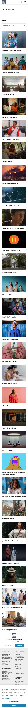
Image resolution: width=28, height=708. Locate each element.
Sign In (17, 682)
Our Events (18, 668)
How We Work (6, 668)
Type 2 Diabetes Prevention (10, 541)
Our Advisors (5, 678)
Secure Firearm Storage (9, 428)
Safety (4, 663)
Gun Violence (5, 660)
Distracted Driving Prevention (11, 206)
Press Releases (19, 656)
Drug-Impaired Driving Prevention (13, 228)
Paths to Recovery (7, 406)
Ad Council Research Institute (7, 672)
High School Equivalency (10, 339)
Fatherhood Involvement (9, 272)
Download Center (19, 681)
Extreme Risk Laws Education (11, 250)
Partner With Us (6, 679)
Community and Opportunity (6, 655)
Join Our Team (19, 673)
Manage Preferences (14, 701)
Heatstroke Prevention (9, 317)
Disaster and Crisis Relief (10, 184)
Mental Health (6, 661)
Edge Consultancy (7, 674)
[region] (14, 696)
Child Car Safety (7, 161)
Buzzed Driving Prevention (10, 139)
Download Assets (18, 678)
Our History (18, 667)
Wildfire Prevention (8, 585)
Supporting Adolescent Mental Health (14, 496)
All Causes (5, 664)
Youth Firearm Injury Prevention (12, 607)
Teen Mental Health (8, 518)
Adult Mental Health (8, 95)
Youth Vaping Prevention (10, 630)
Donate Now (19, 645)
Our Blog (17, 654)
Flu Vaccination (7, 295)
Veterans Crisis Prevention (10, 563)
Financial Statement (20, 670)
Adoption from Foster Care (10, 73)
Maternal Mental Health (9, 383)
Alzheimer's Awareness (9, 117)
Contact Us (8, 645)
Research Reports (19, 657)
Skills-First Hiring (7, 450)
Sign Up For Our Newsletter (19, 660)
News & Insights (20, 652)
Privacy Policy (6, 698)
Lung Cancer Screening (9, 361)
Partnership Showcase (5, 676)
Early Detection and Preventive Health (7, 658)
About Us (18, 664)
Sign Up (17, 684)
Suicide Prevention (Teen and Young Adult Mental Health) (13, 473)
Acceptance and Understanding (12, 50)
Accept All (14, 705)
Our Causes (6, 652)
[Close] (26, 687)
